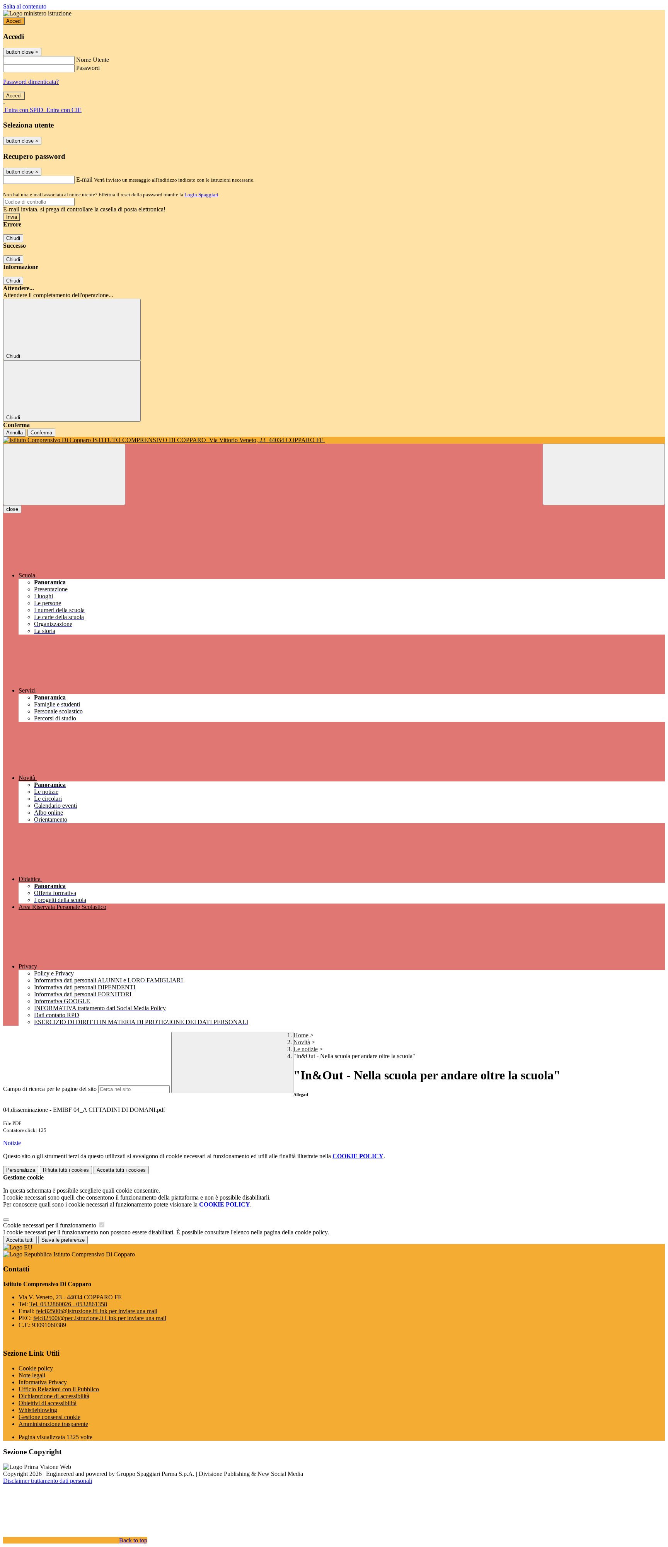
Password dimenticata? (31, 81)
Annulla (14, 433)
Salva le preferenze (63, 1240)
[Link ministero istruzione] (37, 13)
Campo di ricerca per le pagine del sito (50, 1089)
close (12, 509)
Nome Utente (92, 59)
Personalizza (20, 1170)
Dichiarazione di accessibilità (54, 1396)
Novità (301, 1042)
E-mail (84, 179)
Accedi (14, 21)
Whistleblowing (38, 1410)
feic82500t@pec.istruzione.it (99, 1318)
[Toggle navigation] (64, 474)
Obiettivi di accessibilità (48, 1403)
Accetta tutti (121, 1170)
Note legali (32, 1375)
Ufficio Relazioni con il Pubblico (59, 1389)
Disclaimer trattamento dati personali (47, 1480)
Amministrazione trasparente (53, 1424)
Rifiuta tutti (66, 1170)
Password (88, 68)
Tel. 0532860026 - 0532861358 (68, 1304)
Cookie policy (36, 1368)
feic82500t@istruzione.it (96, 1311)
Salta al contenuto (24, 6)
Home (300, 1035)
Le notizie (305, 1049)
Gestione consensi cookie (49, 1417)
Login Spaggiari (201, 194)
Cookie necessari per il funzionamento (50, 1225)
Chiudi (13, 238)
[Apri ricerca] (604, 474)
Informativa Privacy (43, 1382)
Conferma (41, 433)
